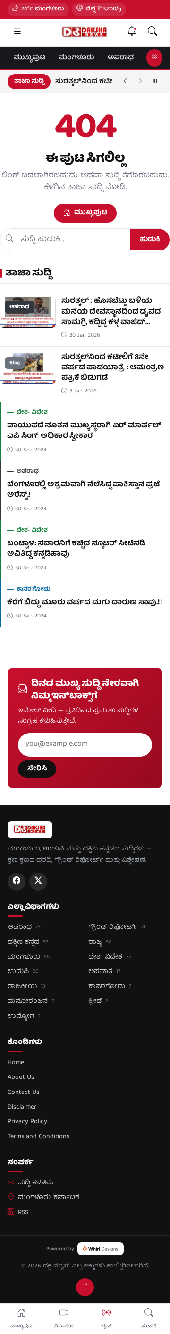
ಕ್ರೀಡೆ (98, 1001)
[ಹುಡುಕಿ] (152, 32)
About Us (21, 1077)
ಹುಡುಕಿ (150, 239)
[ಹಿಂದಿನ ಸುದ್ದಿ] (125, 82)
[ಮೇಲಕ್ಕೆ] (85, 1287)
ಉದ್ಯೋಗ (24, 1016)
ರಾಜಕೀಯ (26, 987)
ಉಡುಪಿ (23, 972)
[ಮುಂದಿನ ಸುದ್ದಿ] (140, 82)
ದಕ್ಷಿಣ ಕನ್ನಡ (28, 942)
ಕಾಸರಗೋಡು (34, 589)
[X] (38, 882)
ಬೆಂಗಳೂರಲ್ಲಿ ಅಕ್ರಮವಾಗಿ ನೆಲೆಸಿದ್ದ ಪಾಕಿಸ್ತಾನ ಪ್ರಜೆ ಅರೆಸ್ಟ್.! (83, 490)
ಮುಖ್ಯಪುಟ (29, 58)
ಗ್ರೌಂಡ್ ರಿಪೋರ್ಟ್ (116, 927)
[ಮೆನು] (17, 32)
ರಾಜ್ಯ (99, 942)
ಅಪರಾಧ (121, 58)
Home (16, 1063)
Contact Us (23, 1092)
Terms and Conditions (38, 1137)
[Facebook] (17, 882)
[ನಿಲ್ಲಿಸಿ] (155, 82)
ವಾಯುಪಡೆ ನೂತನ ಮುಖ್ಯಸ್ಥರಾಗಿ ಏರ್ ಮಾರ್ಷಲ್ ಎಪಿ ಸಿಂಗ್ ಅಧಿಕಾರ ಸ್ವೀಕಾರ (84, 84)
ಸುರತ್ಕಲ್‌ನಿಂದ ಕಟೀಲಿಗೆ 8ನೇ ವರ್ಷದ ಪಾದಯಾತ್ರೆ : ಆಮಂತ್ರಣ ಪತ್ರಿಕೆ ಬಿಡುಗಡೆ (112, 368)
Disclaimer (22, 1107)
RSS (23, 1213)
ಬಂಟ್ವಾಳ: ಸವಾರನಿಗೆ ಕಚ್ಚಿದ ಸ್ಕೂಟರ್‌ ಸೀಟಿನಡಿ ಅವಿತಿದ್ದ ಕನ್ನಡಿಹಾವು (76, 549)
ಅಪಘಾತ (104, 972)
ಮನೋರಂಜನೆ (31, 1001)
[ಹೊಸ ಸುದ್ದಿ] (132, 32)
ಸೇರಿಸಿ (37, 769)
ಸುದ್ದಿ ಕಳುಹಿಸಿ (35, 1183)
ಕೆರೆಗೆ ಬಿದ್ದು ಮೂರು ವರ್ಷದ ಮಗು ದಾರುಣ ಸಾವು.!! (84, 602)
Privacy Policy (27, 1122)
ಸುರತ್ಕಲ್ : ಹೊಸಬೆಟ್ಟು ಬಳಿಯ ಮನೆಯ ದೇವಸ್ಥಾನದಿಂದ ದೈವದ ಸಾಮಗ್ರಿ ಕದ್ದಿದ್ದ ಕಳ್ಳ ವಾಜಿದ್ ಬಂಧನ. (111, 317)
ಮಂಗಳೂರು (76, 58)
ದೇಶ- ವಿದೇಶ (32, 412)
